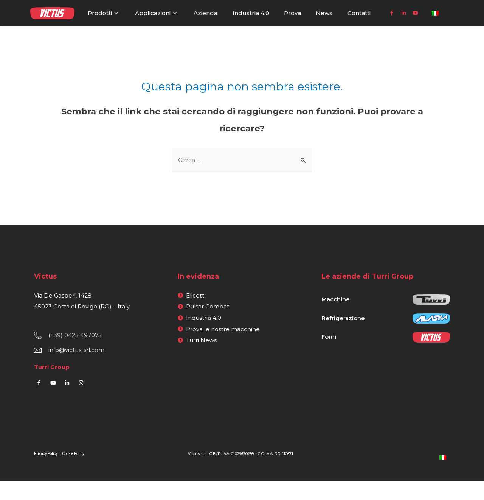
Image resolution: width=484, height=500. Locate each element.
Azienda (205, 13)
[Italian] (442, 457)
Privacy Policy (46, 454)
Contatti (359, 13)
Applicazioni (153, 13)
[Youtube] (415, 13)
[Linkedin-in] (403, 13)
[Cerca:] (242, 160)
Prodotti (100, 13)
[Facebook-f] (392, 13)
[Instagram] (81, 383)
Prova (292, 13)
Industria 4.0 (251, 13)
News (324, 13)
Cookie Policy (73, 454)
